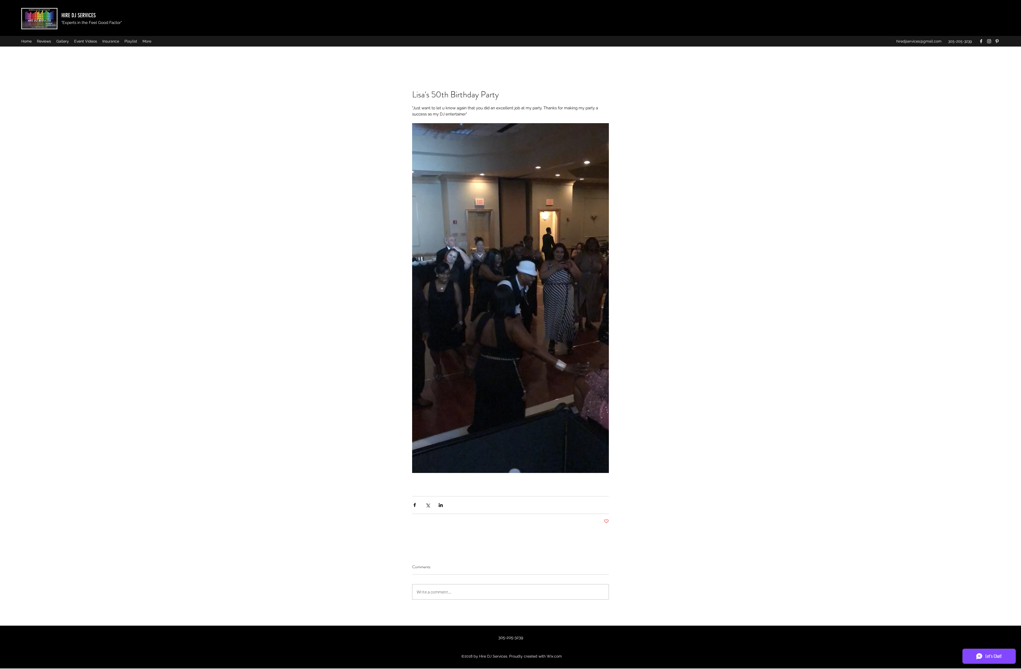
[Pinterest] (997, 41)
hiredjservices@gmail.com (919, 41)
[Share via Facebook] (414, 505)
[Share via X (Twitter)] (427, 505)
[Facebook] (981, 41)
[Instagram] (989, 41)
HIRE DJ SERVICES (78, 15)
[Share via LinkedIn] (440, 505)
